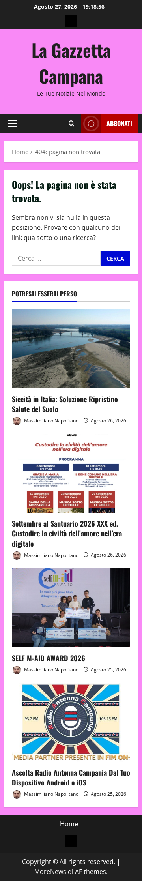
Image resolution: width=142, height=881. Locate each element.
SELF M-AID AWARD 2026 (48, 658)
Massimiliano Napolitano (50, 420)
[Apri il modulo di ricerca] (72, 123)
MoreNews (50, 871)
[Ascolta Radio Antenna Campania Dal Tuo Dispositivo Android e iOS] (71, 722)
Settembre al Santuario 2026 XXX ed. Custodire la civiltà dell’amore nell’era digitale (67, 533)
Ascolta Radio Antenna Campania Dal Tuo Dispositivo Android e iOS (71, 777)
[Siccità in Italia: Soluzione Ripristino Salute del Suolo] (71, 348)
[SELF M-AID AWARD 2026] (71, 607)
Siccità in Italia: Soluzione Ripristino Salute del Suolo (65, 404)
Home (69, 823)
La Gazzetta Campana (71, 63)
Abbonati (119, 123)
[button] (12, 123)
